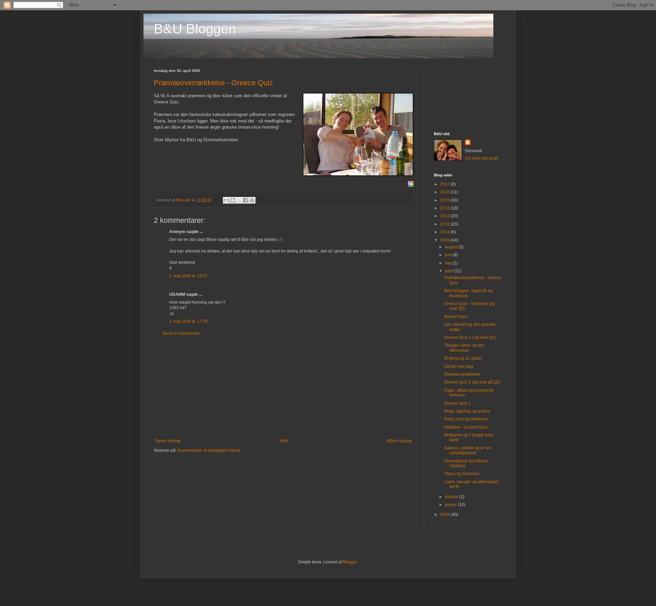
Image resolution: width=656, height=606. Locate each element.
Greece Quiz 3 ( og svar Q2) (470, 337)
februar (452, 496)
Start (283, 440)
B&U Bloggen (195, 28)
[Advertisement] (283, 387)
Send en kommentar (181, 333)
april (449, 271)
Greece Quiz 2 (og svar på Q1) (472, 382)
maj (449, 263)
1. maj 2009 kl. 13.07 (188, 276)
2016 (445, 192)
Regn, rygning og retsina (467, 411)
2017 (445, 184)
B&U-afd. (184, 200)
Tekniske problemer (462, 374)
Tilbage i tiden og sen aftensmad (464, 347)
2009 (445, 240)
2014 (445, 208)
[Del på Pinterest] (252, 200)
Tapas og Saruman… (463, 473)
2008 (445, 514)
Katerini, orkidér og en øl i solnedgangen (468, 450)
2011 (445, 232)
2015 (445, 200)
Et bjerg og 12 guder (463, 358)
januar (451, 504)
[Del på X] (239, 200)
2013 (445, 216)
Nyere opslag (167, 440)
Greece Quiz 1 (457, 403)
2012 (445, 224)
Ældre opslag (399, 440)
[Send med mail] (226, 200)
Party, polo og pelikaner (466, 419)
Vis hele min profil (481, 158)
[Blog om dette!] (232, 200)
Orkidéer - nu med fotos (466, 427)
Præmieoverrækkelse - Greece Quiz (213, 82)
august (452, 247)
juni (449, 254)
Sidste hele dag (458, 366)
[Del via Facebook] (245, 200)
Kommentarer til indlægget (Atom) (209, 450)
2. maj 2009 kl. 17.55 (188, 321)
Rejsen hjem (456, 316)
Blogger (350, 562)
